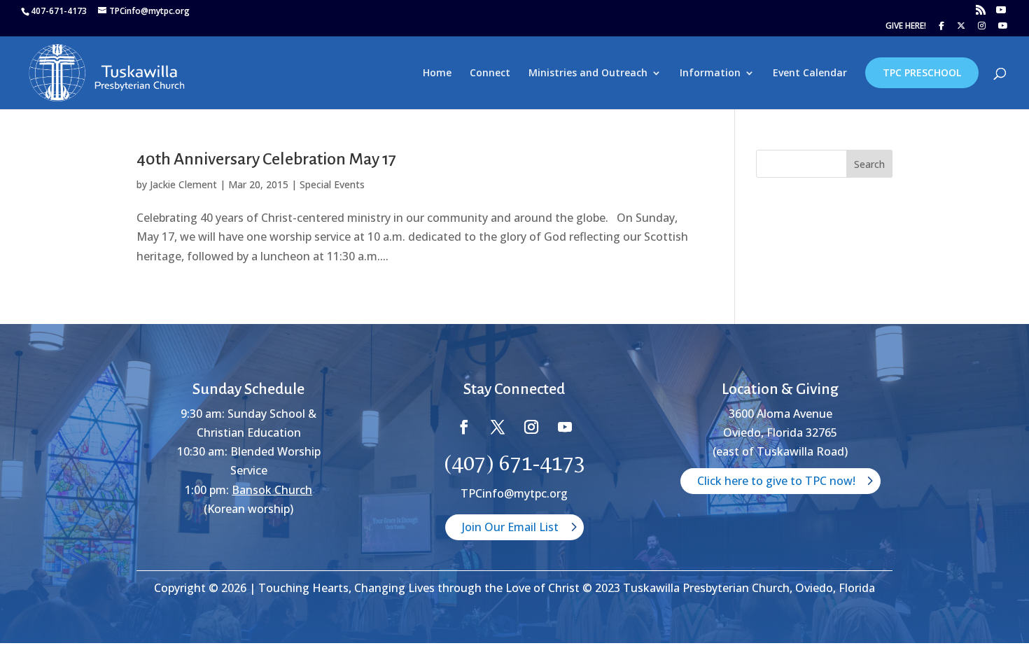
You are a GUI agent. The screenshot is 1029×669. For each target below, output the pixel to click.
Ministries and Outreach (588, 73)
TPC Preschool (922, 72)
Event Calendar (810, 73)
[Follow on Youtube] (565, 427)
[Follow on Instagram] (531, 427)
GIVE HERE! (906, 26)
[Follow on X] (498, 427)
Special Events (332, 184)
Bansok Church (272, 490)
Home (437, 73)
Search (869, 164)
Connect (490, 73)
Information (710, 73)
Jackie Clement (183, 184)
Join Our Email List (510, 527)
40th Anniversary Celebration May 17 (266, 159)
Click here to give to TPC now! (776, 480)
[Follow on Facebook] (464, 427)
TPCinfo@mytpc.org (514, 493)
